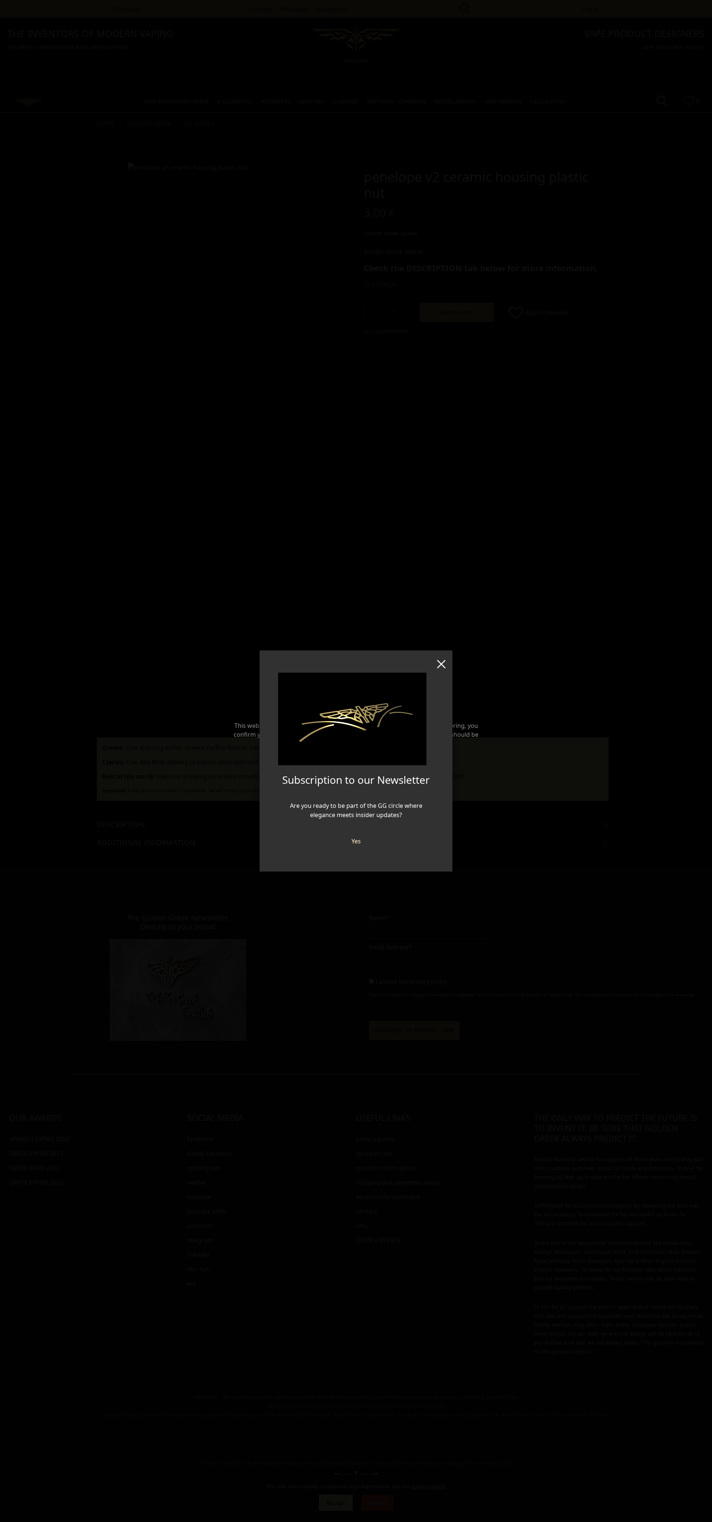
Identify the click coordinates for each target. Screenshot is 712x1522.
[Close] (441, 661)
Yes (356, 841)
